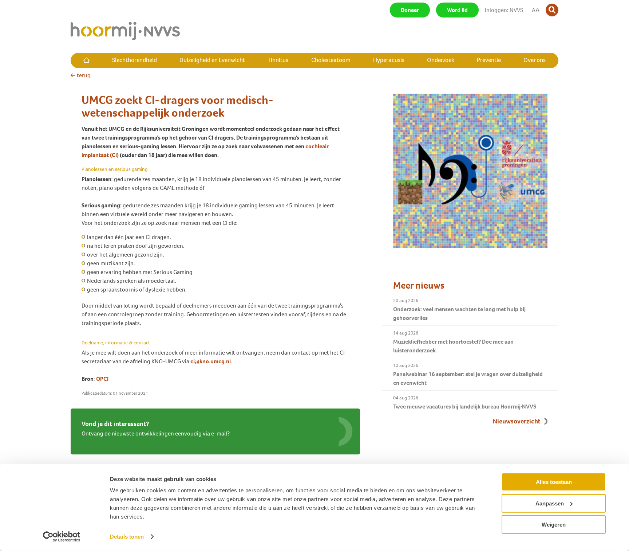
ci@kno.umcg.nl (210, 361)
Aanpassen (549, 503)
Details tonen (127, 537)
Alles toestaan (554, 482)
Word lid (457, 10)
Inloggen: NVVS (504, 10)
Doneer (410, 10)
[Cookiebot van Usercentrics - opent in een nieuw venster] (62, 536)
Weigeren (554, 524)
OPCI (102, 379)
